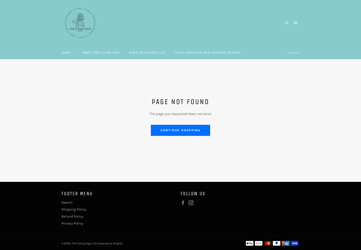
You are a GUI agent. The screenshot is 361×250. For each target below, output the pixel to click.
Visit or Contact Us (147, 53)
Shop (66, 53)
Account (294, 53)
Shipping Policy (73, 209)
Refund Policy (72, 216)
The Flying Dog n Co (84, 243)
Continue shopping (180, 130)
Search (66, 202)
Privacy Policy (72, 223)
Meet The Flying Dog (101, 53)
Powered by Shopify (110, 243)
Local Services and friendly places (207, 53)
